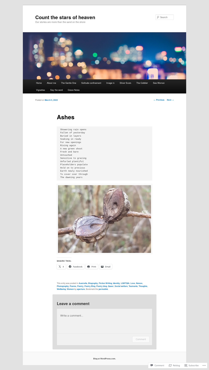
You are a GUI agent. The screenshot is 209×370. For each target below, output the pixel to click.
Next (170, 99)
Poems (73, 286)
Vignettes (40, 89)
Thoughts (143, 286)
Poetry (80, 286)
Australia (83, 283)
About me (51, 82)
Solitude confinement (91, 82)
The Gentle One (68, 82)
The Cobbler (142, 82)
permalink (103, 289)
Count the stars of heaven (65, 17)
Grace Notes (74, 89)
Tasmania (133, 286)
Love (132, 283)
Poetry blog (101, 286)
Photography (63, 286)
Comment (141, 339)
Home (39, 82)
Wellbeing (61, 289)
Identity (116, 283)
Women (70, 289)
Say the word (56, 89)
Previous (159, 99)
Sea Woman (159, 82)
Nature (139, 283)
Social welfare (121, 286)
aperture (81, 289)
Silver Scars (125, 82)
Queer (111, 286)
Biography (93, 283)
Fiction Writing (105, 283)
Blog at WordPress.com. (104, 358)
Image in (110, 82)
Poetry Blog (89, 286)
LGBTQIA (125, 283)
